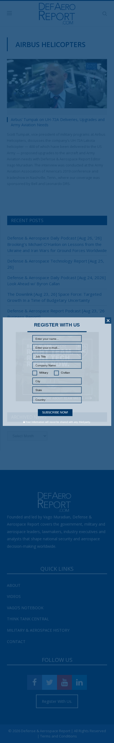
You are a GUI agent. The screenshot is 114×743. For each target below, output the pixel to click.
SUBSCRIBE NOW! (55, 412)
